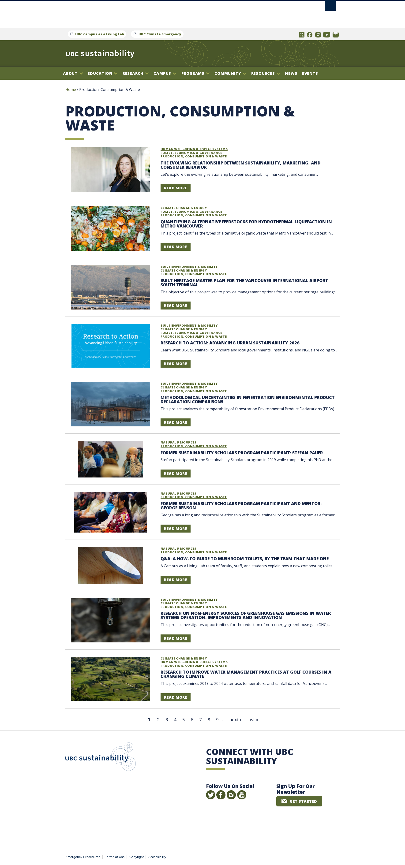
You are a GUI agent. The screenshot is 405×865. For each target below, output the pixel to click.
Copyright (136, 857)
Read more (175, 187)
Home (70, 89)
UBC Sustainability (100, 757)
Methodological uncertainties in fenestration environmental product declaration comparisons (248, 399)
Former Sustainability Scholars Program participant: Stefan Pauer (242, 453)
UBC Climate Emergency (160, 34)
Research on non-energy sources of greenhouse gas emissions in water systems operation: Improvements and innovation (246, 615)
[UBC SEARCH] (330, 6)
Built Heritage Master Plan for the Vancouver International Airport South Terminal (244, 282)
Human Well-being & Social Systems (194, 149)
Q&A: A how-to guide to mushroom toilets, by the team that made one (245, 558)
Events (310, 73)
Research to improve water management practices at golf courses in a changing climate (246, 674)
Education (100, 73)
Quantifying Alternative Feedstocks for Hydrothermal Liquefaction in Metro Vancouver (246, 224)
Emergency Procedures (82, 857)
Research (134, 73)
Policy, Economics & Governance (191, 153)
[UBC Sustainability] (100, 54)
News (291, 73)
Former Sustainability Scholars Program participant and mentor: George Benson (241, 505)
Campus (163, 73)
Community (228, 73)
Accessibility (157, 857)
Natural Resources (178, 442)
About (71, 73)
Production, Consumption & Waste (194, 156)
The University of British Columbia (75, 14)
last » (252, 719)
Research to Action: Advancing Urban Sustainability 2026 (230, 343)
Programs (193, 73)
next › (235, 719)
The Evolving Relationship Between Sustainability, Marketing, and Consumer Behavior (241, 165)
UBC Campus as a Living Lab (99, 34)
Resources (263, 73)
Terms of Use (115, 857)
